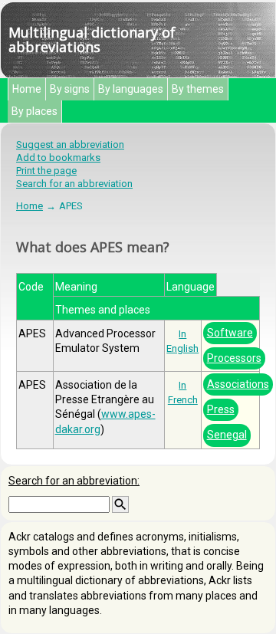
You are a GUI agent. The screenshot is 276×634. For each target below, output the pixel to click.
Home (26, 89)
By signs (70, 89)
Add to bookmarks (58, 157)
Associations (238, 384)
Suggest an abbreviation (70, 144)
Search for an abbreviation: (74, 481)
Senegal (227, 435)
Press (221, 409)
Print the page (46, 170)
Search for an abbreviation (74, 183)
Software (230, 333)
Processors (234, 358)
